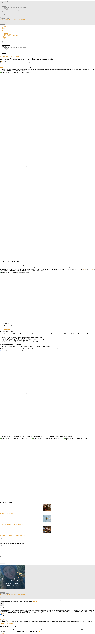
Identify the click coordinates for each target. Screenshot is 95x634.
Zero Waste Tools (7, 9)
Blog (3, 2)
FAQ (5, 14)
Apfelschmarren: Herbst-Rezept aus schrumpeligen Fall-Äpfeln (13, 535)
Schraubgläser (7, 329)
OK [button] (85, 600)
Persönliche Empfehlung (14, 56)
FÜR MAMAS (5, 1)
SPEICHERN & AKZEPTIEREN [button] (6, 623)
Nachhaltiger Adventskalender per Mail (12, 10)
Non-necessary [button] (3, 619)
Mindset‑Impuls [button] (49, 629)
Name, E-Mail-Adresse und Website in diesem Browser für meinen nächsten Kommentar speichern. (21, 560)
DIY (1, 56)
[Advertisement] (47, 33)
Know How (4, 6)
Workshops (4, 3)
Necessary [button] (2, 613)
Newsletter (4, 11)
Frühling (85, 269)
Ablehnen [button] (88, 600)
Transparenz (2, 21)
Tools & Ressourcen (6, 4)
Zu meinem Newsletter (4, 18)
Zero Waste (22, 56)
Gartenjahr (6, 8)
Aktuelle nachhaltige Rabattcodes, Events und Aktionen (15, 7)
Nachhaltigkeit (5, 56)
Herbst (1, 67)
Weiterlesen (34, 601)
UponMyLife (2, 17)
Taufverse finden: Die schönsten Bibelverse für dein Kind (11, 524)
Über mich (4, 12)
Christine (3, 61)
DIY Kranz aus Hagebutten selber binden (8, 513)
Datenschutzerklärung (4, 22)
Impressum (2, 24)
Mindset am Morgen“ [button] (20, 631)
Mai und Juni (90, 269)
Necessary (3, 614)
